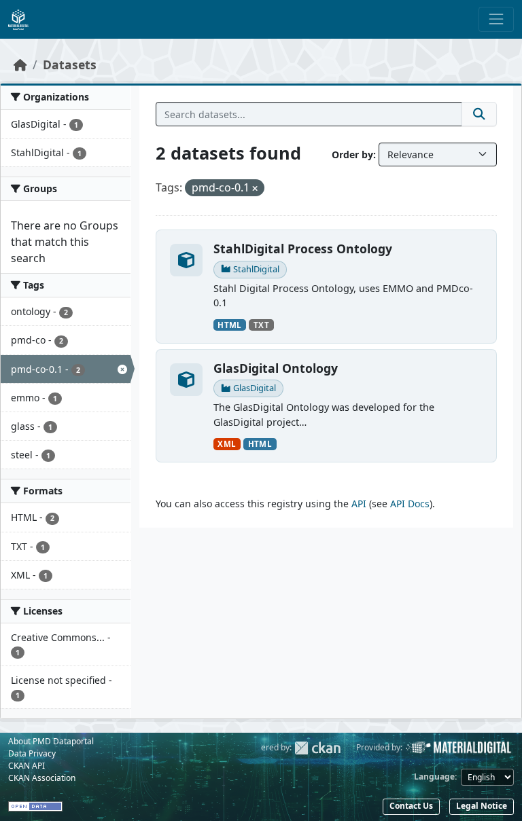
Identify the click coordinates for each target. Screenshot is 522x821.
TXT (261, 325)
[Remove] (255, 188)
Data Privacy (32, 753)
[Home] (20, 64)
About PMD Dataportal (51, 741)
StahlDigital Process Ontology (302, 248)
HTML (229, 325)
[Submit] (479, 114)
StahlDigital (256, 269)
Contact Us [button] (411, 805)
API (358, 503)
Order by (352, 154)
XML (227, 444)
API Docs (410, 503)
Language (434, 776)
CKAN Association (41, 778)
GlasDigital (254, 388)
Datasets (70, 64)
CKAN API (26, 765)
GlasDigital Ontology (275, 368)
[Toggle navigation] (496, 19)
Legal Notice (481, 805)
